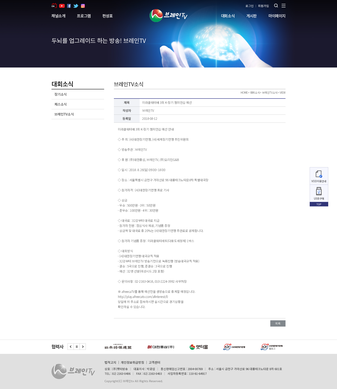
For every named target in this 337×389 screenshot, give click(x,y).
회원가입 (263, 6)
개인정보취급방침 (132, 362)
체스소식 (60, 104)
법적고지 (110, 362)
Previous (70, 346)
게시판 (251, 16)
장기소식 (60, 94)
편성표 (107, 16)
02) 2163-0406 (121, 373)
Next (83, 346)
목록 (278, 323)
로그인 (250, 6)
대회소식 (228, 16)
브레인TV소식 (64, 114)
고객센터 (154, 362)
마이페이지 (277, 16)
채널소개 (58, 16)
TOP (319, 204)
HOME (244, 92)
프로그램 (83, 16)
